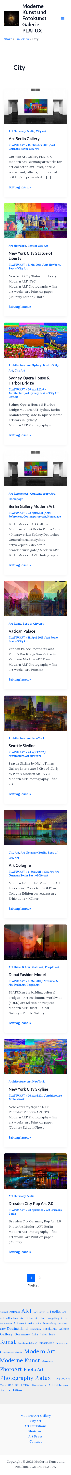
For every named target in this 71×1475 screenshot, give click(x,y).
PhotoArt (11, 1369)
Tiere (3, 1385)
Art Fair (40, 1318)
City (2, 1329)
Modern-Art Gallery (36, 1416)
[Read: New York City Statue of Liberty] (35, 220)
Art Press (35, 1436)
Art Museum (6, 1323)
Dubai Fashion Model (27, 974)
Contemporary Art (42, 493)
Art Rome (15, 623)
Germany (22, 1334)
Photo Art (34, 1369)
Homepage (16, 499)
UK (17, 1385)
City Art (41, 131)
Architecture (17, 365)
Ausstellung (50, 1323)
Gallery (6, 1334)
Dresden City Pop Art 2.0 (31, 1203)
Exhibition (35, 1328)
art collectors (9, 1318)
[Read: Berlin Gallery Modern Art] (35, 468)
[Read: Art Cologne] (35, 827)
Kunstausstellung (27, 1342)
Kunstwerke (62, 1343)
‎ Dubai (25, 1385)
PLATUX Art (61, 1379)
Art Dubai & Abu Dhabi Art (26, 967)
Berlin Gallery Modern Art (32, 506)
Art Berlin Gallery (24, 138)
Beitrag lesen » (20, 187)
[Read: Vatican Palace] (35, 598)
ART (27, 1310)
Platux (43, 1378)
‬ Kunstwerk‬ (38, 1385)
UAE (10, 1385)
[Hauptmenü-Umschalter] (62, 18)
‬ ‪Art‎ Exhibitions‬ (58, 1385)
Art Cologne (20, 865)
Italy (52, 1334)
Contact (35, 1441)
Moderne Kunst (20, 1360)
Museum (47, 1361)
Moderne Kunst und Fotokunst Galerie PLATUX (34, 18)
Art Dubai (27, 1318)
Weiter (35, 1285)
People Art (52, 967)
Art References (19, 493)
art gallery (53, 1318)
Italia (35, 1334)
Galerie (64, 1329)
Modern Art (39, 1351)
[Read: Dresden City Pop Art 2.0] (35, 1171)
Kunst (8, 1341)
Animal (4, 1311)
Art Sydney (34, 365)
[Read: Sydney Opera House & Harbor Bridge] (35, 340)
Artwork (20, 1323)
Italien (43, 1334)
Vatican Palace (22, 631)
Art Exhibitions (35, 1426)
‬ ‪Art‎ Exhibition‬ (11, 1390)
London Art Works (11, 1352)
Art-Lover (39, 1312)
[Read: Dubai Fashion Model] (35, 942)
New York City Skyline (28, 1089)
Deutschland (17, 1328)
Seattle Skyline (22, 745)
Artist (64, 1318)
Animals (14, 1312)
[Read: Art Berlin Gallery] (35, 106)
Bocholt (62, 1323)
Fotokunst (50, 1329)
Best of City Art (38, 245)
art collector (56, 1311)
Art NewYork (17, 245)
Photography (16, 1377)
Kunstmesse (46, 1343)
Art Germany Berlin (21, 131)
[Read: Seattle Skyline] (35, 713)
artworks (34, 1323)
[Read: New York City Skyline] (35, 1056)
